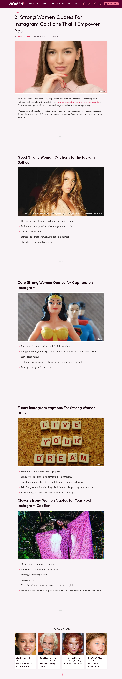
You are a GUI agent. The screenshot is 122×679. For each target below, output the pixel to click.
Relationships (58, 4)
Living (17, 12)
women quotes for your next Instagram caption (78, 102)
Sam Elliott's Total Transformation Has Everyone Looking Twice (49, 662)
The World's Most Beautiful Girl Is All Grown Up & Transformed (95, 662)
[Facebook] (83, 4)
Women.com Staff (23, 37)
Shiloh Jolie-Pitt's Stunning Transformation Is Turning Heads (24, 662)
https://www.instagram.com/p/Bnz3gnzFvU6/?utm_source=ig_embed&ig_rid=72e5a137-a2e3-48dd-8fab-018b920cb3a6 (64, 213)
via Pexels (102, 91)
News (31, 4)
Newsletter (113, 4)
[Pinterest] (89, 4)
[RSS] (100, 4)
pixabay (100, 339)
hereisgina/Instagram (96, 557)
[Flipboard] (94, 4)
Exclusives (42, 4)
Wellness (72, 4)
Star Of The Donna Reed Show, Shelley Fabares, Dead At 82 (72, 661)
